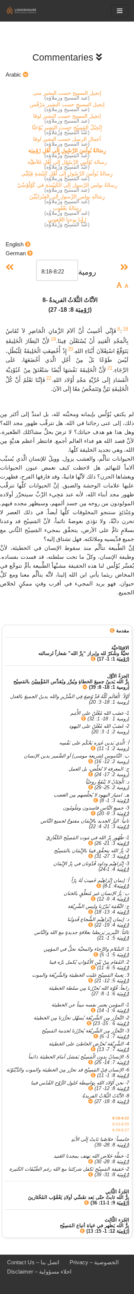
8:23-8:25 (120, 1124)
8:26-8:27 (120, 1130)
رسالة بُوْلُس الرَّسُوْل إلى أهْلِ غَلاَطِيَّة (67, 162)
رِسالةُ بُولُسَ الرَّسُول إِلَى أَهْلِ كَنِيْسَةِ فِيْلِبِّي (67, 173)
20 (70, 349)
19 (53, 339)
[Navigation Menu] (119, 10)
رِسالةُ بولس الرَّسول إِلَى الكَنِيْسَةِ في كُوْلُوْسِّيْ (67, 185)
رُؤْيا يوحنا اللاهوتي (67, 220)
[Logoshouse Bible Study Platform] (28, 10)
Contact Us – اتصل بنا (33, 1262)
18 (125, 329)
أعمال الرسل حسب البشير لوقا (67, 139)
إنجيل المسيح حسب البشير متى (67, 93)
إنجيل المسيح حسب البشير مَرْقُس (67, 104)
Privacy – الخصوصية (94, 1262)
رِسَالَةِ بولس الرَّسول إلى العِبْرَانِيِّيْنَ (67, 197)
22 (48, 378)
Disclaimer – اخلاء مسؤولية (39, 1271)
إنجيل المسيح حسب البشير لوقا (67, 116)
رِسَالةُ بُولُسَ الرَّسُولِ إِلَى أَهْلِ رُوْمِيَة (67, 150)
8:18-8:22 (120, 1118)
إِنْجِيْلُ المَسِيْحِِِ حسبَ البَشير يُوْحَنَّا (67, 127)
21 (109, 368)
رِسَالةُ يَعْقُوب (67, 208)
